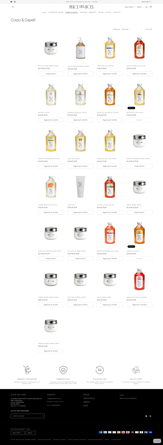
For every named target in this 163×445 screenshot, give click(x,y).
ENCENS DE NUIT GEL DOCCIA (106, 158)
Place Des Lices (20, 439)
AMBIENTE (86, 401)
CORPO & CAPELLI (89, 398)
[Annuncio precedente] (54, 2)
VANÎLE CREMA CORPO (134, 205)
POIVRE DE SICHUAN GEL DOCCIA (49, 158)
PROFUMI (86, 394)
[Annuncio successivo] (109, 2)
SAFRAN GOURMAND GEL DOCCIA (108, 251)
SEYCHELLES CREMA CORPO (77, 251)
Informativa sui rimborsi (59, 439)
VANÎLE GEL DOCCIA (133, 251)
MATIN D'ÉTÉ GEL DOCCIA (135, 112)
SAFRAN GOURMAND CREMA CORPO (138, 158)
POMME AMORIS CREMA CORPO (48, 297)
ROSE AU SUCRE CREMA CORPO (48, 66)
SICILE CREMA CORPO (104, 297)
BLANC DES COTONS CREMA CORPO (49, 251)
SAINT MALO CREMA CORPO (77, 297)
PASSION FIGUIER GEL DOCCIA (77, 112)
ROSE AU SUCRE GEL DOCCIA (136, 66)
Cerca (122, 395)
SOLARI (85, 405)
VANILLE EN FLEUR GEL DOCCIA (137, 297)
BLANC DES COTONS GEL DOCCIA (108, 112)
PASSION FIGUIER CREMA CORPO (48, 343)
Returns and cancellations (128, 398)
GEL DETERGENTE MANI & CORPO (78, 66)
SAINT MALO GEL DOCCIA (105, 66)
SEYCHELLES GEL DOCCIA (105, 205)
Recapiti (107, 439)
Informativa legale (116, 439)
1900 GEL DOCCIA (43, 112)
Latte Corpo (71, 204)
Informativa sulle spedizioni (95, 439)
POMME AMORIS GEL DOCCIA (47, 205)
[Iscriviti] (42, 416)
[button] (13, 7)
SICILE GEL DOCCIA (74, 158)
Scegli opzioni (51, 74)
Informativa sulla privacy (44, 439)
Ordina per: (116, 29)
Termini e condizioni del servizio (77, 439)
